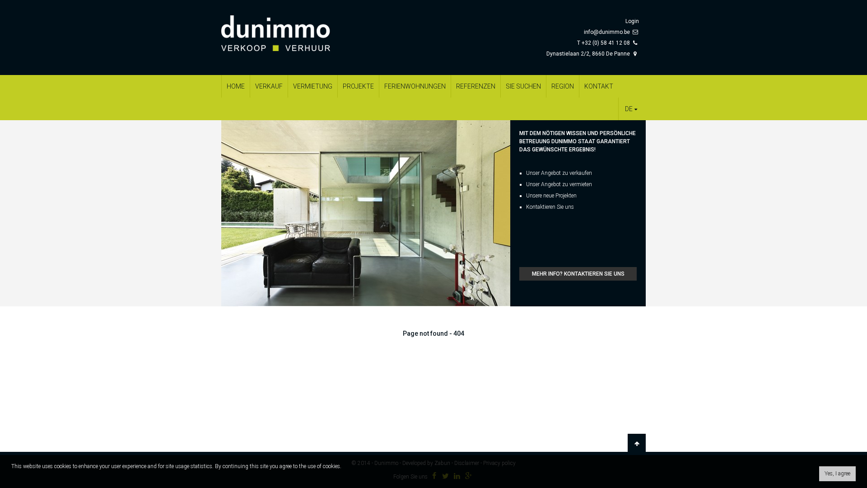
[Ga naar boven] (637, 444)
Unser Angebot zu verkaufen (559, 173)
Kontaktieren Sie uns (550, 207)
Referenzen (475, 86)
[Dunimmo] (289, 29)
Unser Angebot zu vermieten (559, 184)
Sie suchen (523, 86)
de (629, 109)
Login (632, 21)
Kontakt (598, 86)
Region (562, 86)
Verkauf (269, 86)
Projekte (358, 86)
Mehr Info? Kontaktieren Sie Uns (578, 274)
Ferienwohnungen (415, 86)
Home (236, 86)
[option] (365, 213)
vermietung (312, 86)
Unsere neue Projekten (551, 195)
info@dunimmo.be (607, 32)
